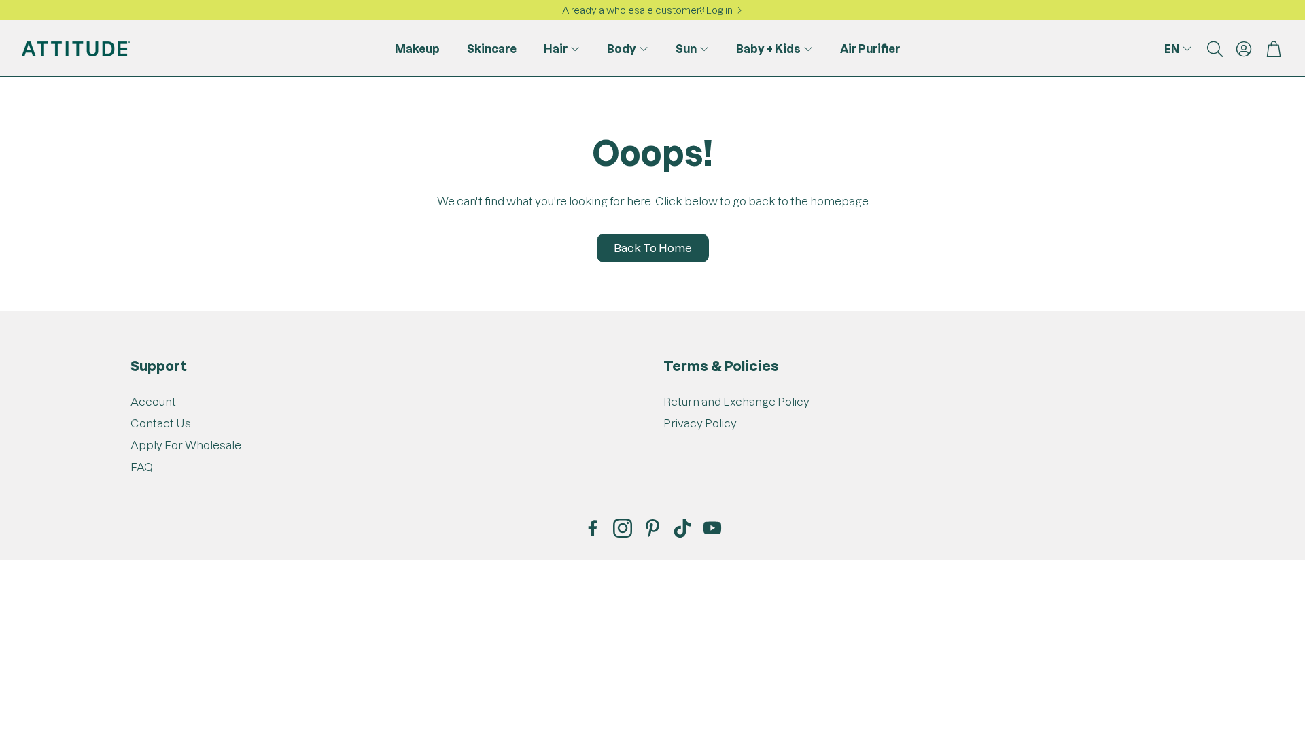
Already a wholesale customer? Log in (647, 10)
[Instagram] (622, 528)
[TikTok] (682, 528)
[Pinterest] (652, 528)
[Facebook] (592, 528)
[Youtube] (712, 528)
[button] (1213, 48)
